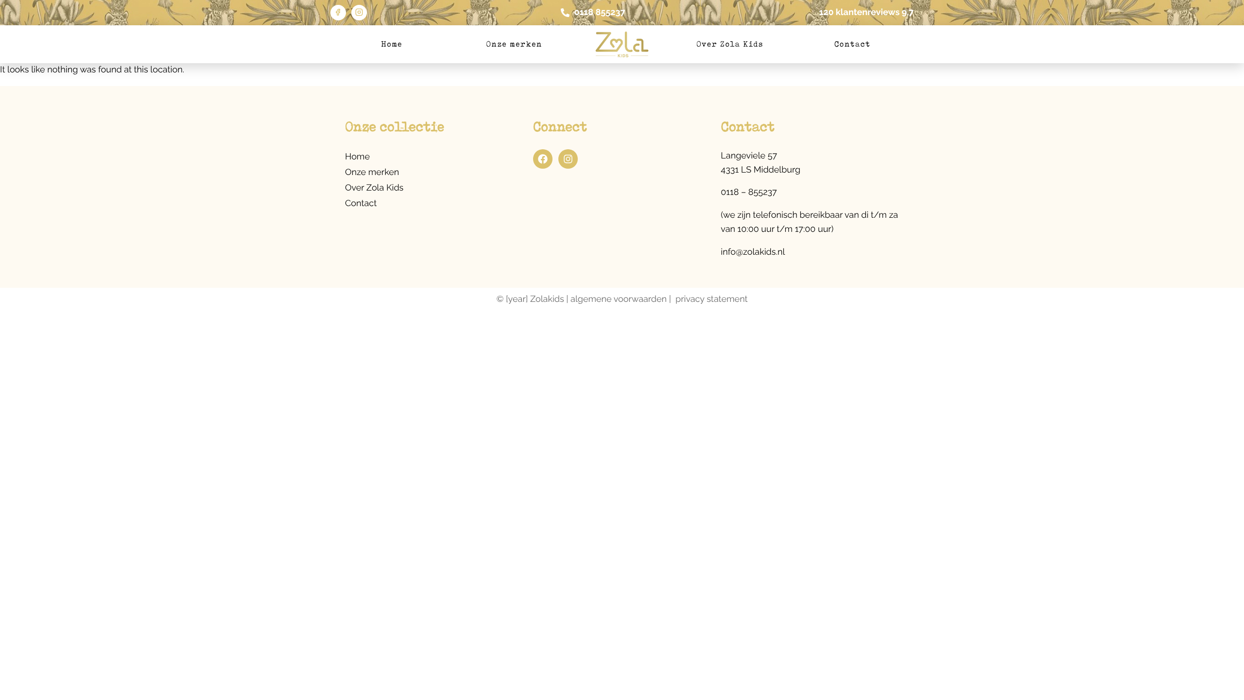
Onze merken (514, 44)
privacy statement (711, 299)
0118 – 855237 (749, 192)
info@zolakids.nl (753, 252)
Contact (852, 44)
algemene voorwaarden (618, 299)
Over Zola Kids (729, 44)
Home (391, 44)
